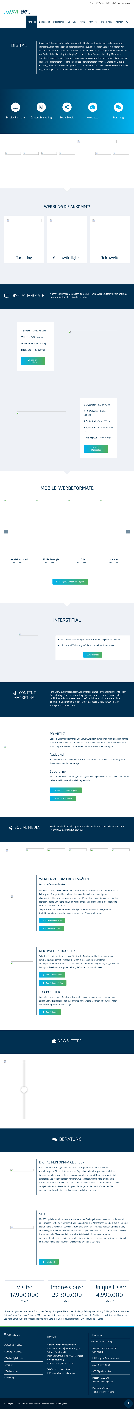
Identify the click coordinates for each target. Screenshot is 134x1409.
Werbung (9, 1377)
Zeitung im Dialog (13, 1351)
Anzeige (9, 1364)
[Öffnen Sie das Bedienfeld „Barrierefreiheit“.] (128, 1403)
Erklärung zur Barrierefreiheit (105, 1358)
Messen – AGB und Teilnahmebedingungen (102, 1379)
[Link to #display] (15, 107)
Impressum (97, 1335)
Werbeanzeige (11, 1371)
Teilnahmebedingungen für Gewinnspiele (104, 1350)
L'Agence (63, 1403)
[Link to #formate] (41, 107)
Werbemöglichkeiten (14, 1358)
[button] (127, 22)
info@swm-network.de (121, 3)
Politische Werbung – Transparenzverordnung (103, 1390)
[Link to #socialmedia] (67, 107)
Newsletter (92, 117)
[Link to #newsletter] (92, 107)
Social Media (67, 117)
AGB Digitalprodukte (101, 1371)
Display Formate (15, 117)
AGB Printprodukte (101, 1364)
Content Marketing (41, 117)
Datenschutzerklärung (102, 1341)
